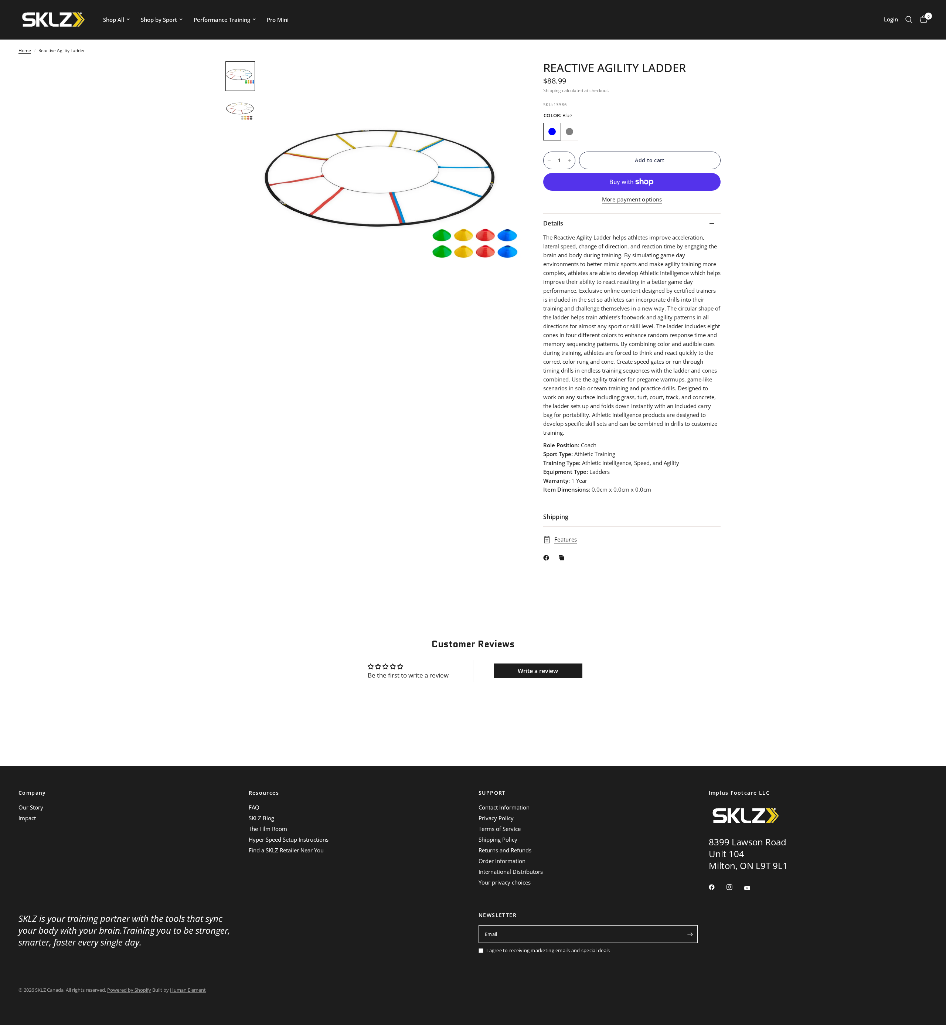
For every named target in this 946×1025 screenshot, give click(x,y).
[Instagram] (734, 887)
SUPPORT (492, 792)
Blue (552, 131)
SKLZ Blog (261, 818)
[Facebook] (547, 557)
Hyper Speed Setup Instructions (289, 839)
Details (553, 223)
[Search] (909, 19)
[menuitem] (116, 19)
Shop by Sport (159, 19)
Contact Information (504, 807)
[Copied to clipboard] (562, 557)
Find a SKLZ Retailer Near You (286, 850)
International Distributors (511, 871)
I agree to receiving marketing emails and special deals (548, 950)
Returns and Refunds (505, 850)
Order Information (502, 861)
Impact (27, 818)
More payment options (632, 199)
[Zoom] (505, 77)
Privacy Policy (496, 818)
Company (32, 792)
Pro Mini (278, 19)
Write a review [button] (538, 671)
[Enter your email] (690, 934)
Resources (264, 792)
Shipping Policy (498, 839)
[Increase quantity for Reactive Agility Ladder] (569, 160)
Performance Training (222, 19)
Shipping (552, 90)
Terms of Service (500, 828)
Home (24, 50)
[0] (922, 19)
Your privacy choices (505, 882)
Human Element (188, 990)
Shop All (113, 19)
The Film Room (268, 828)
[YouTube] (752, 888)
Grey (569, 131)
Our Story (30, 807)
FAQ (254, 807)
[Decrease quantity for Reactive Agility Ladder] (549, 160)
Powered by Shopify (129, 990)
